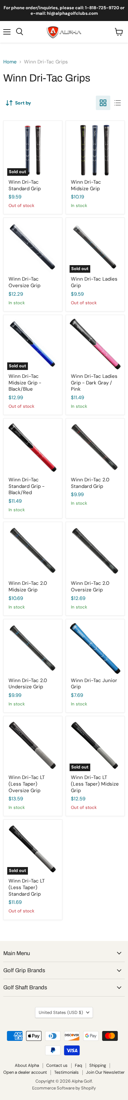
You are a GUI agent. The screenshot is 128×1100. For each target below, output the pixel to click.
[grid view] (103, 103)
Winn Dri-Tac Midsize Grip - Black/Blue (25, 382)
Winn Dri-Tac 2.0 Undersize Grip (28, 683)
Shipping (97, 1065)
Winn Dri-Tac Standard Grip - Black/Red (27, 486)
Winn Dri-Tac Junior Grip (94, 683)
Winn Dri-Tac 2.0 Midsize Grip (28, 586)
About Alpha (27, 1065)
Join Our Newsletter (105, 1072)
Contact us (57, 1065)
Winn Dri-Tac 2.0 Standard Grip (90, 483)
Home (10, 62)
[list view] (117, 103)
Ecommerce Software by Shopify (64, 1088)
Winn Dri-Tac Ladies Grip (94, 282)
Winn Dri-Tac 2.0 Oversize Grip (90, 586)
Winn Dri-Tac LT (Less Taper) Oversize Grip (27, 783)
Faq (78, 1065)
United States (61, 1012)
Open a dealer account (25, 1072)
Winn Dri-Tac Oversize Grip (24, 282)
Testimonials (66, 1072)
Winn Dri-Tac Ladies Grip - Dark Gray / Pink (94, 382)
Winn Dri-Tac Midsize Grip (86, 185)
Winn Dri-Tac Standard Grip (25, 185)
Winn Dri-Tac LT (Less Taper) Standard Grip (27, 887)
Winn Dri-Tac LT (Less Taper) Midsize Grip (95, 783)
